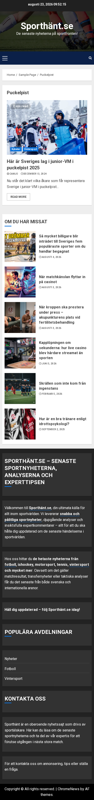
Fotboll (10, 669)
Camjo (14, 174)
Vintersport (30, 149)
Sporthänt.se (47, 26)
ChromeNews (68, 789)
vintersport (79, 564)
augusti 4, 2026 (51, 257)
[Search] (90, 58)
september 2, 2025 (53, 429)
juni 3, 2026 (49, 363)
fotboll (10, 564)
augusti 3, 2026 (51, 287)
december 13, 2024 (35, 174)
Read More (18, 196)
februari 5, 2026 (52, 394)
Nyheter (16, 149)
